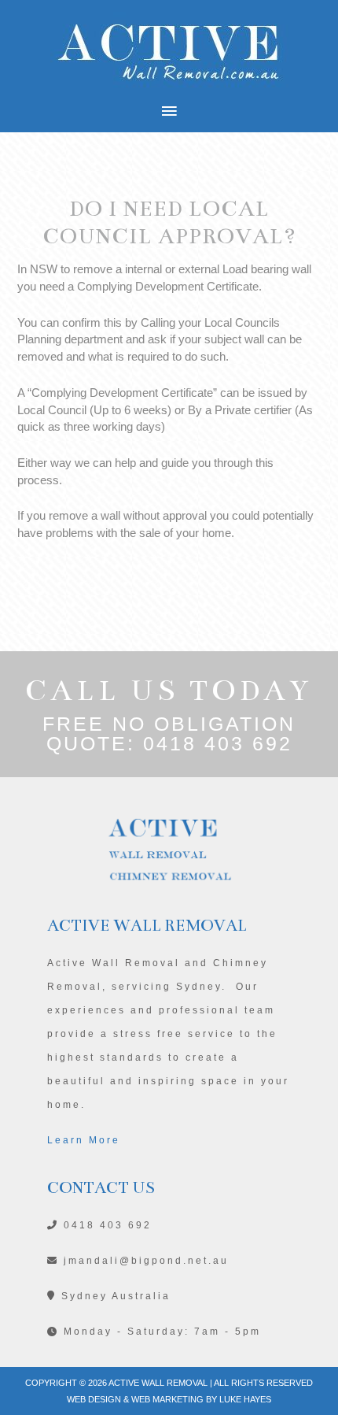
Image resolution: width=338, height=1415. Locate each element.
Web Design (94, 1399)
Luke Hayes (245, 1399)
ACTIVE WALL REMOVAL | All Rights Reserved (200, 1382)
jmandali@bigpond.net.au (144, 1260)
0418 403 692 (217, 743)
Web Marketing (167, 1399)
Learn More (83, 1140)
